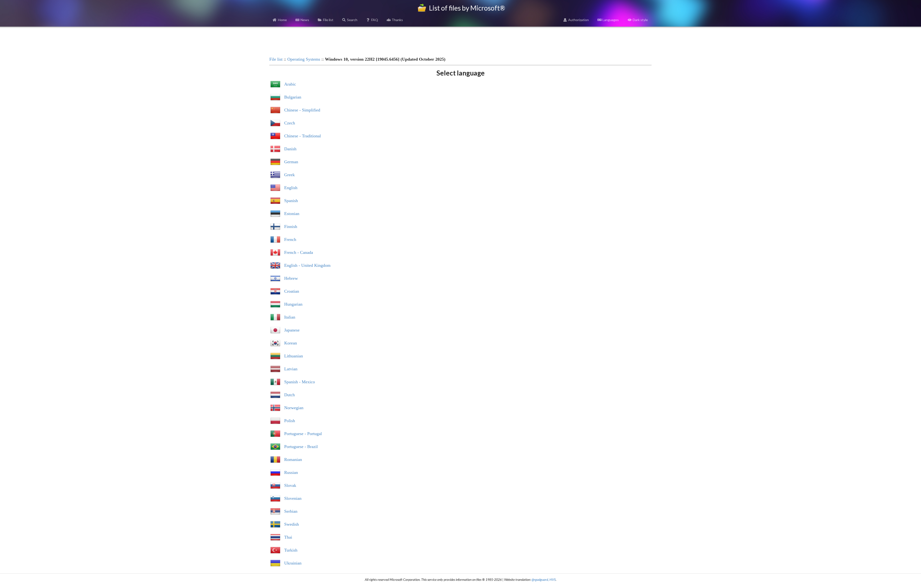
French (290, 239)
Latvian (290, 369)
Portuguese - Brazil (301, 446)
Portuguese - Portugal (303, 433)
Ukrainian (292, 563)
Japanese (292, 330)
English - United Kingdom (307, 265)
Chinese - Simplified (302, 110)
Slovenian (292, 498)
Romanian (293, 459)
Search (352, 20)
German (291, 161)
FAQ (374, 20)
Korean (290, 343)
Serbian (290, 511)
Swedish (291, 524)
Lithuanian (293, 356)
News (305, 20)
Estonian (291, 213)
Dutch (289, 394)
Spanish (291, 200)
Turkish (290, 550)
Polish (289, 420)
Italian (289, 317)
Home (282, 20)
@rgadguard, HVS (543, 579)
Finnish (290, 226)
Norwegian (293, 407)
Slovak (290, 485)
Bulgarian (292, 97)
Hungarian (293, 304)
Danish (290, 148)
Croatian (291, 291)
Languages (610, 20)
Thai (288, 537)
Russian (291, 472)
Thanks (397, 20)
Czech (289, 123)
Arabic (290, 84)
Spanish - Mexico (299, 381)
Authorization (578, 20)
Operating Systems (303, 59)
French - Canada (298, 252)
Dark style (640, 20)
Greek (289, 174)
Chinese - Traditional (302, 136)
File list (328, 20)
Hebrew (291, 278)
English (290, 187)
